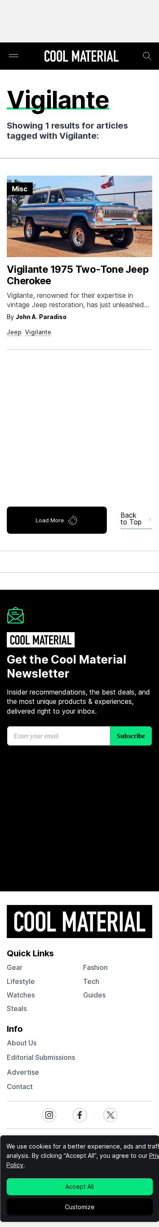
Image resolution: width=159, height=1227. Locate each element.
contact (20, 1086)
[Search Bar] (147, 56)
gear (14, 967)
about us (21, 1043)
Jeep (14, 332)
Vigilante (38, 332)
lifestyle (21, 981)
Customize (80, 1206)
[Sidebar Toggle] (13, 56)
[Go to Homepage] (81, 57)
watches (21, 995)
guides (94, 995)
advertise (23, 1072)
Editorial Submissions (41, 1057)
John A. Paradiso (41, 316)
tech (91, 981)
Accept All (79, 1186)
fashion (95, 967)
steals (17, 1008)
